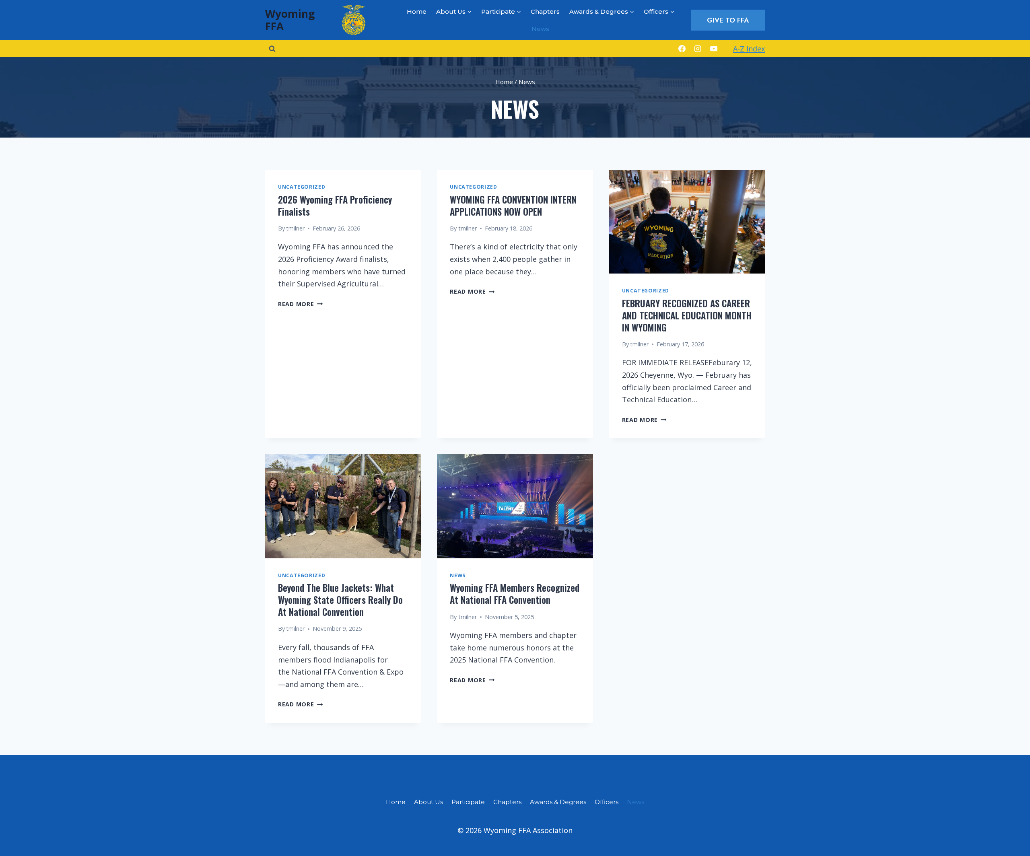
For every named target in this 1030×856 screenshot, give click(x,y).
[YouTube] (714, 48)
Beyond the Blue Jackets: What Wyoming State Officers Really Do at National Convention (340, 600)
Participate (468, 802)
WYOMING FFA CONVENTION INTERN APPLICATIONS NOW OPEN (513, 205)
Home (416, 11)
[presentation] (687, 222)
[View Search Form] (272, 49)
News (540, 29)
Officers (606, 802)
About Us (428, 802)
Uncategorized (301, 186)
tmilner (295, 228)
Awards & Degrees (558, 802)
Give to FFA (728, 20)
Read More (300, 304)
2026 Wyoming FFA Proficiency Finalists (335, 205)
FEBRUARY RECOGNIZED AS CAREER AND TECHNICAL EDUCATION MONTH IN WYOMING (687, 315)
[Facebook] (682, 48)
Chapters (545, 11)
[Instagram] (697, 48)
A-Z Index (749, 49)
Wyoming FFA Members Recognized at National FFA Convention (514, 594)
